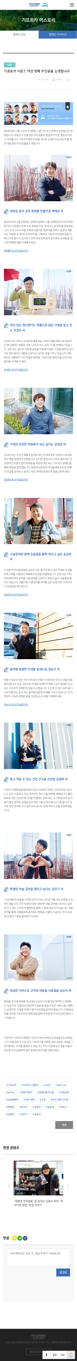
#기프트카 (11, 1085)
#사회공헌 (64, 1092)
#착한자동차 (26, 1092)
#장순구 (63, 1107)
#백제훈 (10, 1107)
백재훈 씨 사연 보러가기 (16, 250)
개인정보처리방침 (38, 1352)
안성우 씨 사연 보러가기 (16, 369)
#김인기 (23, 1114)
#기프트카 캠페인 (30, 1085)
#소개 (42, 1099)
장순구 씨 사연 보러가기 (16, 704)
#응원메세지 (12, 1099)
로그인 (63, 1272)
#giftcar (10, 1092)
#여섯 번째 (28, 1099)
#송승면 (50, 1107)
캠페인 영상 (19, 34)
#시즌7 (47, 1085)
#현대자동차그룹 (45, 1092)
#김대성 (36, 1107)
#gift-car (61, 1085)
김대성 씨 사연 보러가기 (16, 479)
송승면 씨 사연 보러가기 (16, 594)
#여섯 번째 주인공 (59, 1099)
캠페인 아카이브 (58, 34)
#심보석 (36, 1114)
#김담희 (10, 1114)
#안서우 (23, 1107)
